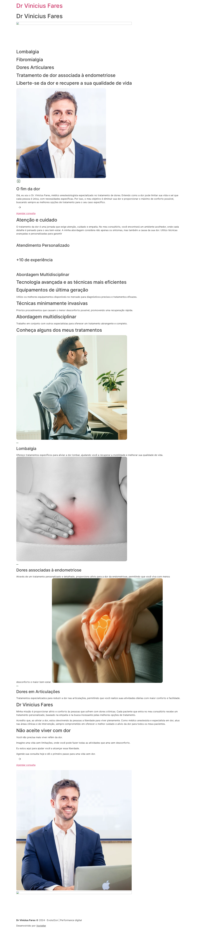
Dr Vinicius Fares (39, 5)
